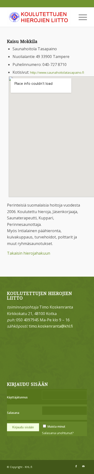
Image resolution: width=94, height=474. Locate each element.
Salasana (13, 413)
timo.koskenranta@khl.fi (51, 326)
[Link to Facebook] (76, 466)
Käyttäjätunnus (17, 397)
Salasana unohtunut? (58, 433)
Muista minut (56, 426)
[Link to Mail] (83, 466)
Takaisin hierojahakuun (28, 253)
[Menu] (80, 17)
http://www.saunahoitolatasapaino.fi (57, 72)
